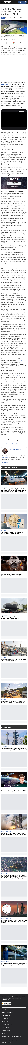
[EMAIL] (22, 449)
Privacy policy (5, 1018)
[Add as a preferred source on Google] (6, 1003)
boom (16, 375)
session (18, 100)
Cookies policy (5, 1021)
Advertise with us (5, 1027)
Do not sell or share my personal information (11, 1036)
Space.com (5, 457)
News (3, 17)
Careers (3, 1033)
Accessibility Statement (7, 1024)
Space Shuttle (10, 5)
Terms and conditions (6, 1015)
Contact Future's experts (7, 1012)
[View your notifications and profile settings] (23, 2)
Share (5, 42)
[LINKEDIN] (20, 449)
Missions (3, 5)
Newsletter (23, 42)
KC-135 (20, 360)
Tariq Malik (9, 17)
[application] (14, 119)
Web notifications (6, 1030)
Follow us (16, 42)
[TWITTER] (18, 449)
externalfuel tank (6, 84)
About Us (4, 1009)
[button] (25, 2)
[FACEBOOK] (17, 449)
